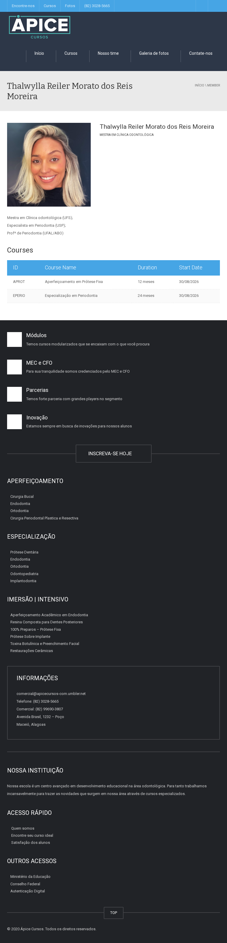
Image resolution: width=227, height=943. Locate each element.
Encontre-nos (23, 6)
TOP (113, 912)
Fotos (70, 6)
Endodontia (20, 503)
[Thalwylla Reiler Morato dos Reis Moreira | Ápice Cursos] (39, 26)
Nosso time (108, 53)
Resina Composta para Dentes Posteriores (46, 622)
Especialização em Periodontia (71, 295)
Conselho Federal (25, 884)
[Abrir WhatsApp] (212, 928)
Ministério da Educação (30, 876)
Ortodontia (19, 510)
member (213, 85)
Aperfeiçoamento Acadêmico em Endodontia (49, 615)
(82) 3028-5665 (97, 6)
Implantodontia (23, 581)
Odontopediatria (24, 574)
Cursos (50, 6)
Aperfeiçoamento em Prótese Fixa (74, 281)
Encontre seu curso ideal (32, 835)
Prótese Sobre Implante (30, 636)
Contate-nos (200, 53)
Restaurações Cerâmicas (31, 650)
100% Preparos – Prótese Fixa (35, 629)
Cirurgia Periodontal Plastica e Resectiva (44, 518)
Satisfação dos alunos (30, 842)
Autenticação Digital (27, 891)
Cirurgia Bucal (22, 496)
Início (39, 53)
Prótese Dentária (24, 552)
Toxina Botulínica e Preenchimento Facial (44, 643)
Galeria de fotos (153, 53)
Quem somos (22, 828)
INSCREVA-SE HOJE (111, 453)
